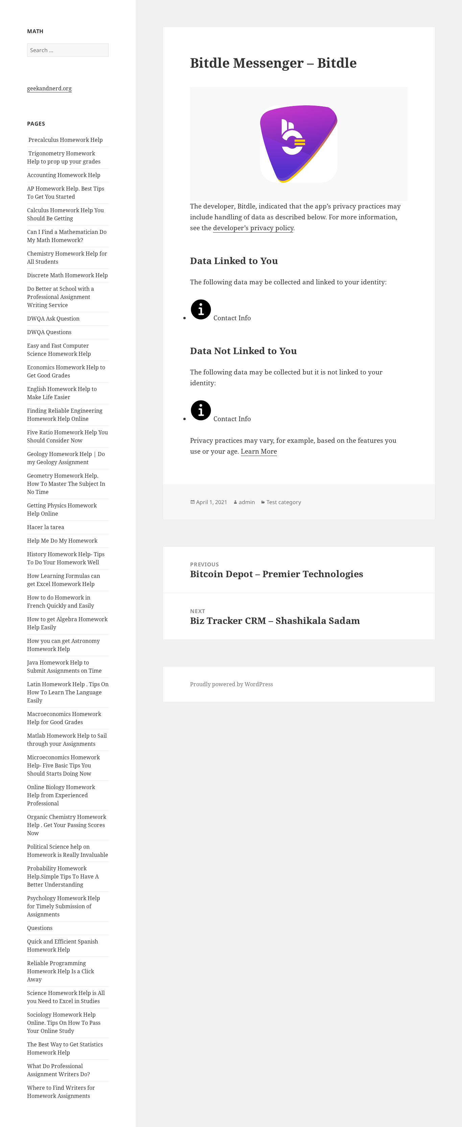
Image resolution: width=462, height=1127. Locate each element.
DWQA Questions (49, 332)
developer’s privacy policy (253, 227)
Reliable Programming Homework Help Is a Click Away (60, 971)
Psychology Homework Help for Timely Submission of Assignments (63, 906)
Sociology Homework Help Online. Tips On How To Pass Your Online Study (63, 1023)
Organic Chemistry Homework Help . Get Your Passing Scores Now (66, 825)
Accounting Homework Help (63, 175)
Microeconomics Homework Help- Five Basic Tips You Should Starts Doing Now (63, 765)
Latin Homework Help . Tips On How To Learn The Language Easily (68, 692)
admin (247, 502)
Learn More (259, 451)
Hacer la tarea (45, 527)
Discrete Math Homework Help (67, 275)
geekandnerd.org (49, 88)
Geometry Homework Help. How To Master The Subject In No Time (66, 484)
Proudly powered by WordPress (231, 684)
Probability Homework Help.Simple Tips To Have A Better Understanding (63, 876)
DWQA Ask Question (53, 318)
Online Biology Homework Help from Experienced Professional (61, 795)
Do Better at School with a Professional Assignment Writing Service (60, 297)
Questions (39, 928)
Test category (284, 502)
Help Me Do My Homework (62, 540)
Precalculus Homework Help (65, 140)
